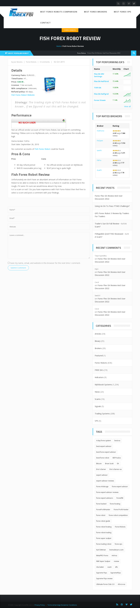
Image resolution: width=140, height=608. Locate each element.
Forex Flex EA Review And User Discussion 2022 (98, 53)
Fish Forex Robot (42, 149)
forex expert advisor (120, 486)
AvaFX (99, 170)
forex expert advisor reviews (107, 492)
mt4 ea (114, 555)
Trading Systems (102, 413)
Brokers (98, 348)
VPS (96, 421)
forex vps (118, 544)
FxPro (99, 160)
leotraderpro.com (116, 550)
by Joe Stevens (16, 62)
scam (109, 567)
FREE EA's (99, 370)
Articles (98, 333)
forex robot (100, 515)
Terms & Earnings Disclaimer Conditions (62, 605)
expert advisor (102, 475)
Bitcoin (99, 463)
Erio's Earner (101, 469)
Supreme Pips (101, 573)
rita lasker (100, 567)
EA (118, 463)
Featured (99, 355)
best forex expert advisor (106, 452)
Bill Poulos (117, 458)
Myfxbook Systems (103, 384)
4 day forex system (103, 440)
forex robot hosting (103, 527)
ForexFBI (119, 498)
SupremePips (115, 573)
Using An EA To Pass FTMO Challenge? (112, 206)
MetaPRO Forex (102, 555)
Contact (45, 22)
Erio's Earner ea (116, 469)
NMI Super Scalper (103, 561)
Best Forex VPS (122, 11)
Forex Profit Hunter (121, 509)
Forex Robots (70, 30)
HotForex (100, 131)
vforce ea (121, 584)
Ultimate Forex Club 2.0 (105, 584)
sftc (116, 567)
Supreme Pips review (104, 578)
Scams (98, 399)
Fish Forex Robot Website (23, 95)
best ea (117, 440)
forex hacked (101, 504)
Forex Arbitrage (102, 486)
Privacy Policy (40, 605)
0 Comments (45, 62)
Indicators (99, 377)
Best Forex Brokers (95, 11)
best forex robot (102, 458)
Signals (98, 406)
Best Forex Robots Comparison (58, 11)
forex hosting (115, 504)
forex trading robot (103, 544)
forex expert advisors (104, 498)
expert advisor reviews (105, 481)
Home (58, 46)
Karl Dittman (101, 550)
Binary (97, 341)
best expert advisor (103, 446)
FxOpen (100, 140)
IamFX (99, 150)
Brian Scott (109, 463)
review (116, 561)
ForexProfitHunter (103, 509)
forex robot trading (103, 532)
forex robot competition (118, 515)
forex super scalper (103, 538)
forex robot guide (103, 521)
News (97, 392)
